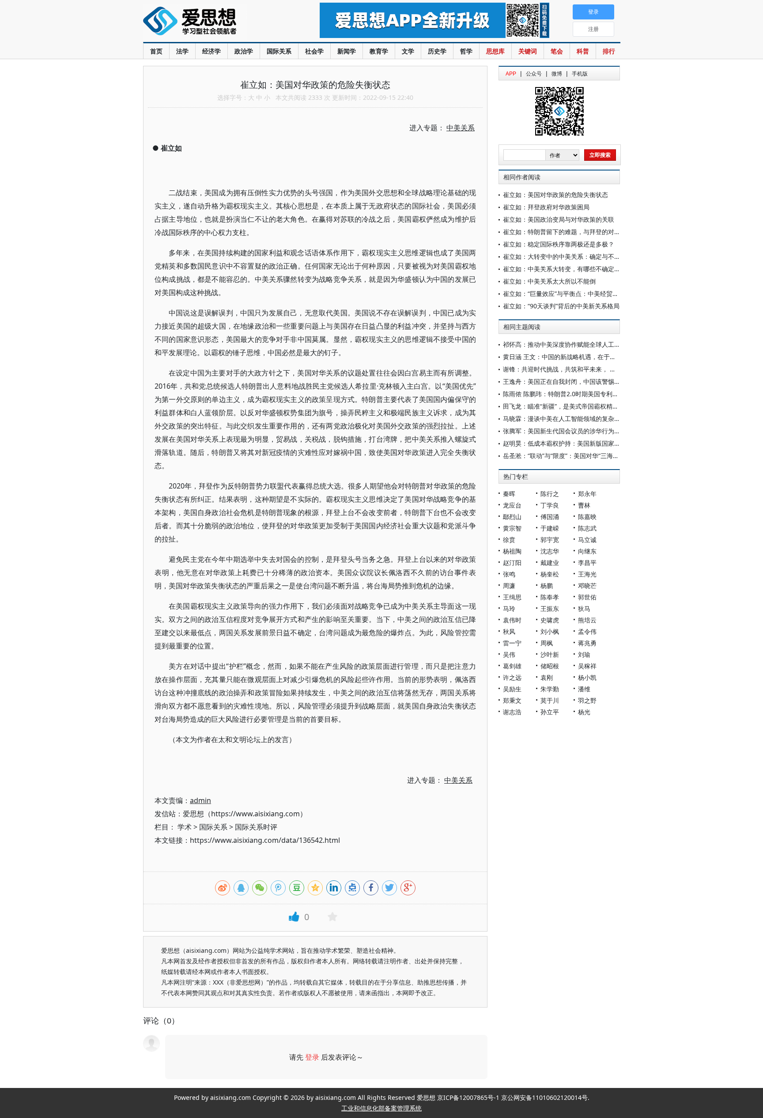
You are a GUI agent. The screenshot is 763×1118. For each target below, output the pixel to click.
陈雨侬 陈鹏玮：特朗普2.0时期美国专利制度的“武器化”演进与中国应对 (600, 394)
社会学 (314, 51)
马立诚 (587, 539)
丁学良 (549, 505)
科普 (583, 51)
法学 (182, 51)
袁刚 (546, 677)
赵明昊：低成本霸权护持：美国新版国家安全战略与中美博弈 (586, 443)
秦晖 (509, 493)
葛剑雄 (512, 666)
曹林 (584, 505)
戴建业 (549, 562)
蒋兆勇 (587, 643)
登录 (312, 1057)
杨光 (584, 712)
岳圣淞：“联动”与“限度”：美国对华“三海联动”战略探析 (577, 455)
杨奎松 (549, 574)
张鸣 (509, 574)
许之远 (512, 677)
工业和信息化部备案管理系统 (381, 1108)
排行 (609, 51)
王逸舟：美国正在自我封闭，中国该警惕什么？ (568, 381)
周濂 (509, 585)
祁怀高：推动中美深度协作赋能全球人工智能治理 (571, 344)
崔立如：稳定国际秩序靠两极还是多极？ (558, 244)
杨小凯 (587, 677)
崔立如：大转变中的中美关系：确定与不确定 (565, 256)
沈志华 (549, 551)
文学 (408, 51)
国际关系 (279, 51)
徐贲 (509, 539)
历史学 (437, 51)
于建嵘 (549, 528)
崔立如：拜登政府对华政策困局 (546, 207)
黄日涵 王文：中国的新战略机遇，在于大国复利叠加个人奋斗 (587, 356)
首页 (156, 51)
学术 (185, 827)
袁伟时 (512, 620)
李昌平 (587, 562)
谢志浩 (512, 712)
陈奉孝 (549, 597)
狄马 (584, 608)
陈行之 (549, 493)
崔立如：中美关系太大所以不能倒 (549, 281)
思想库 (495, 51)
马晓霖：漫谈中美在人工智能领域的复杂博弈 (565, 418)
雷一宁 (512, 643)
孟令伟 (587, 631)
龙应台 (512, 505)
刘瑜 (584, 654)
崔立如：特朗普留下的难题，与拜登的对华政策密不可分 (580, 231)
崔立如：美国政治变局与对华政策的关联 (558, 219)
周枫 (546, 643)
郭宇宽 (549, 539)
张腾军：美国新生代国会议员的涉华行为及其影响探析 (577, 431)
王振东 (549, 608)
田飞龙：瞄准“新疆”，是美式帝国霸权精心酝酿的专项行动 (582, 406)
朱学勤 (549, 689)
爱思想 (213, 22)
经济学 (211, 51)
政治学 (243, 51)
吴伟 (509, 654)
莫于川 (549, 700)
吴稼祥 (587, 666)
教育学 (379, 51)
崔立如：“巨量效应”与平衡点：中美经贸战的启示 (570, 293)
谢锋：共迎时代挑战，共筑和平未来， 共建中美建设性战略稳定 (590, 369)
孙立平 (549, 712)
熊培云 (587, 620)
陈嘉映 (587, 516)
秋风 (509, 631)
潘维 (584, 689)
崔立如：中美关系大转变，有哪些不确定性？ (565, 269)
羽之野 (587, 700)
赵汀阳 (512, 562)
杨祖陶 (512, 551)
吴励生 (512, 689)
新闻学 (346, 51)
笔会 (557, 51)
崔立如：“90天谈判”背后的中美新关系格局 (561, 306)
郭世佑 (587, 597)
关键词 (527, 51)
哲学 (466, 51)
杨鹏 (546, 585)
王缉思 (512, 597)
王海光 (587, 574)
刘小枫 (549, 631)
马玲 (509, 608)
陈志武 (587, 528)
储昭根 (549, 666)
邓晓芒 (587, 585)
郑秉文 (512, 700)
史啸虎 (549, 620)
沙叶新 (549, 654)
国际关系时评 (256, 827)
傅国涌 (549, 516)
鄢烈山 (512, 516)
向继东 (587, 551)
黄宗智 (512, 528)
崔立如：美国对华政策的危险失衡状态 (555, 194)
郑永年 (587, 493)
